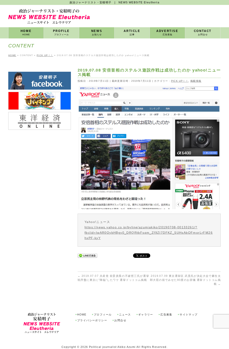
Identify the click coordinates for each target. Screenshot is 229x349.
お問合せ (120, 320)
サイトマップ (188, 314)
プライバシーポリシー (92, 320)
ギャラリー (145, 314)
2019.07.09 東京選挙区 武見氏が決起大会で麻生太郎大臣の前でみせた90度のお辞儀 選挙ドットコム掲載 (185, 280)
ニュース (125, 314)
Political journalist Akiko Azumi (112, 347)
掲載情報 (195, 81)
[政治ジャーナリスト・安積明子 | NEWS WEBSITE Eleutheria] (49, 19)
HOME (82, 314)
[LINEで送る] (87, 255)
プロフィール (103, 314)
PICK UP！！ (180, 81)
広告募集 (166, 314)
